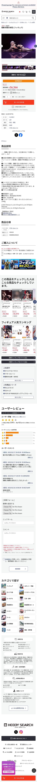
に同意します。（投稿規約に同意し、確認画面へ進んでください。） (18, 560)
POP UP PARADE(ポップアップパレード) (18, 393)
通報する (30, 457)
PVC (10, 122)
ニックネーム (7, 519)
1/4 (10, 120)
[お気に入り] (23, 11)
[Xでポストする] (16, 135)
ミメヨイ (11, 117)
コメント (6, 529)
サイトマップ (18, 766)
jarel (10, 125)
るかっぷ (8, 390)
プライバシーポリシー (27, 760)
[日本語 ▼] (20, 11)
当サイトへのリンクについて (27, 763)
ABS (14, 122)
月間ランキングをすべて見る (18, 362)
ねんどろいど (9, 388)
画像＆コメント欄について (19, 416)
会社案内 (9, 760)
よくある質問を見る (17, 708)
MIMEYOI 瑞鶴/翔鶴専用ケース (11, 215)
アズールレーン (13, 128)
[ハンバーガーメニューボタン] (34, 12)
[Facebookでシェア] (20, 135)
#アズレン (3, 141)
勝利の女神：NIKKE (11, 377)
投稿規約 (8, 559)
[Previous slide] (1, 46)
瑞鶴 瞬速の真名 (7, 213)
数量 (4, 97)
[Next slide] (35, 46)
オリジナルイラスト (11, 371)
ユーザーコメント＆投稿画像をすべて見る (13, 413)
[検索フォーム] (30, 12)
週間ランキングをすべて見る (18, 358)
